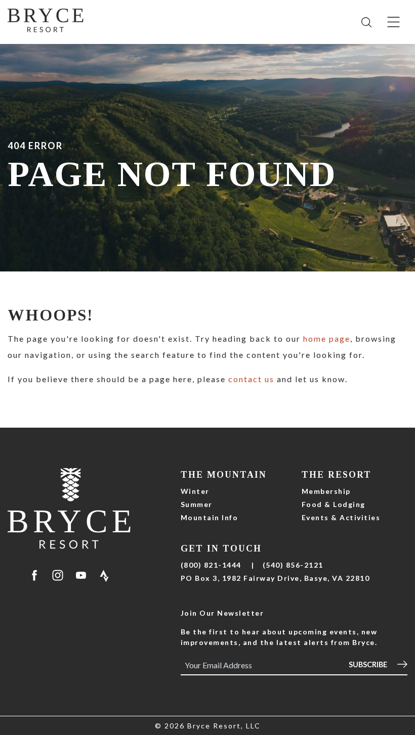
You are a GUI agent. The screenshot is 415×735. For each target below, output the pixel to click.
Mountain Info (209, 517)
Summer (197, 504)
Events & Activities (341, 517)
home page (326, 338)
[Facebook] (34, 575)
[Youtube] (81, 575)
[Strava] (104, 575)
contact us (251, 379)
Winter (195, 491)
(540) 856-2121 (293, 565)
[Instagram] (57, 575)
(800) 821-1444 (211, 565)
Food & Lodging (333, 504)
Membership (326, 491)
